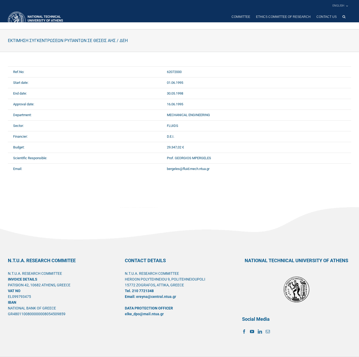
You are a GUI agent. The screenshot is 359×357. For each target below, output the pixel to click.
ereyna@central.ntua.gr (156, 296)
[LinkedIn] (260, 331)
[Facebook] (244, 331)
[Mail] (268, 331)
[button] (343, 17)
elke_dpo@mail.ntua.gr (144, 314)
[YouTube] (252, 331)
